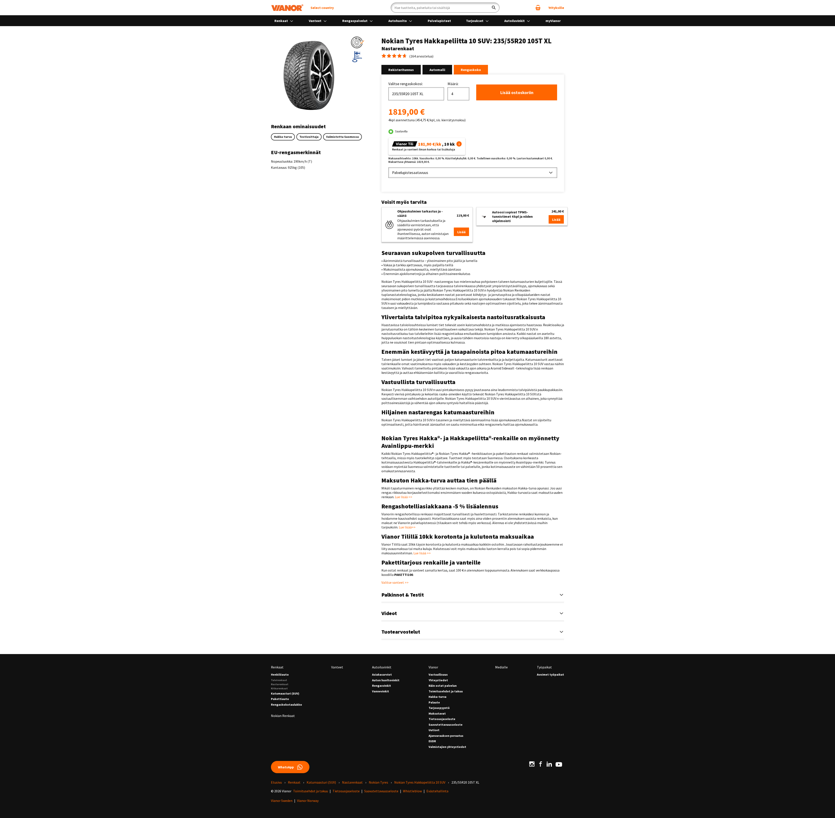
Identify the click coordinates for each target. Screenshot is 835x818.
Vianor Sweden (281, 800)
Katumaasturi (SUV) (285, 693)
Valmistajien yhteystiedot (447, 747)
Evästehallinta (437, 791)
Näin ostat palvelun (443, 686)
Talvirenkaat (279, 680)
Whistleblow (412, 791)
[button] (357, 42)
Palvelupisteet (439, 21)
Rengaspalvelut (355, 21)
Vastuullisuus (438, 674)
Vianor (433, 667)
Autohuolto (397, 21)
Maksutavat (437, 713)
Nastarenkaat (279, 684)
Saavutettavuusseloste (446, 725)
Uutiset (434, 730)
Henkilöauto (280, 674)
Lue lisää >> (403, 497)
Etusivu (276, 782)
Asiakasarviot (382, 674)
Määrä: (453, 83)
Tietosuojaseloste (442, 719)
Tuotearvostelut (400, 631)
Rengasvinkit (381, 686)
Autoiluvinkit (514, 21)
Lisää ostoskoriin (516, 92)
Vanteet (315, 21)
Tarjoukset (475, 21)
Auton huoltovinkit (385, 680)
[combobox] (416, 93)
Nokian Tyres (378, 782)
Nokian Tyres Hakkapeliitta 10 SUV (419, 782)
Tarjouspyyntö (439, 708)
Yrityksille (556, 7)
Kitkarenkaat (279, 688)
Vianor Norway (308, 800)
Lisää (461, 232)
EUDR (432, 741)
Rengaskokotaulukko (286, 705)
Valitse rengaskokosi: (405, 83)
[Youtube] (558, 764)
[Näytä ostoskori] (537, 7)
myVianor (553, 21)
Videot (389, 613)
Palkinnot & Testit (402, 594)
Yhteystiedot (438, 680)
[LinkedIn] (549, 764)
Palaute (434, 702)
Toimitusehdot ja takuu (446, 691)
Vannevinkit (380, 691)
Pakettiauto (280, 699)
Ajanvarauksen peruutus (446, 736)
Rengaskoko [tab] (471, 69)
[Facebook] (540, 764)
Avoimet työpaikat (550, 674)
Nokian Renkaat (283, 715)
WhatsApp (286, 767)
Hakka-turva (437, 697)
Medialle (501, 667)
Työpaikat (544, 667)
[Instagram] (531, 764)
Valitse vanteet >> (395, 582)
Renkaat (281, 21)
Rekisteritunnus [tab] (401, 69)
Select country (322, 7)
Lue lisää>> (407, 527)
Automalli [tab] (437, 69)
